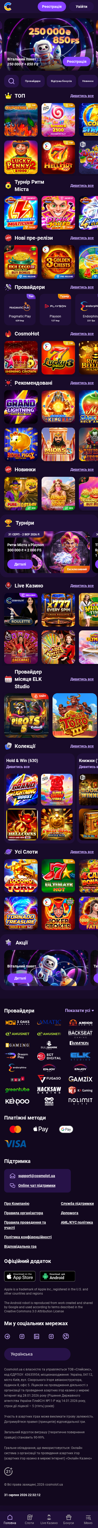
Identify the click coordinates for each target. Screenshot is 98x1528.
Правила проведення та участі (25, 1225)
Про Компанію (16, 1203)
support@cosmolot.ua (36, 1176)
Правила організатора (23, 1213)
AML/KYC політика (77, 1222)
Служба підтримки (77, 1203)
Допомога (69, 1213)
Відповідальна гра (20, 1246)
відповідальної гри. (71, 1422)
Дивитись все (18, 767)
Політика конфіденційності (28, 1237)
